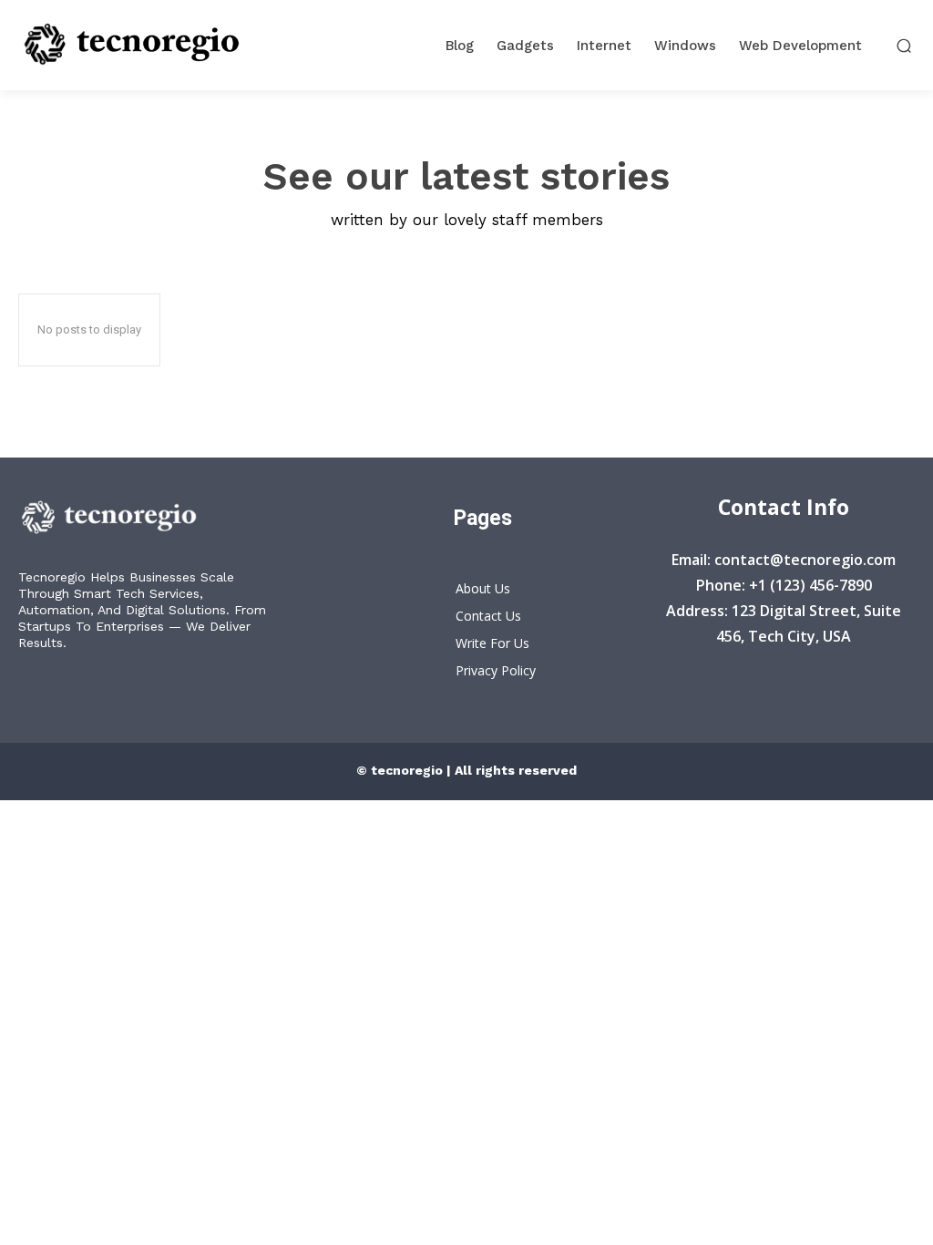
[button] (904, 45)
